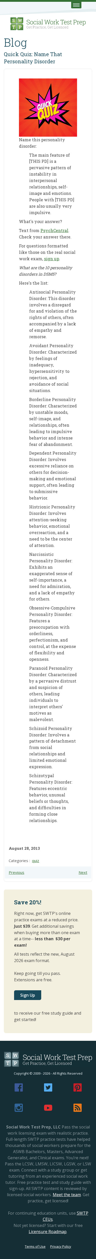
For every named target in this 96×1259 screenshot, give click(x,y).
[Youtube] (48, 1110)
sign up (51, 258)
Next (83, 872)
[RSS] (77, 1110)
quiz (35, 860)
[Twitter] (48, 1090)
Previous (16, 872)
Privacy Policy (60, 1246)
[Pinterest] (77, 1090)
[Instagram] (19, 1110)
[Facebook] (19, 1090)
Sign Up (27, 995)
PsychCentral (54, 230)
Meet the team (67, 1194)
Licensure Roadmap (48, 1231)
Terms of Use (35, 1246)
